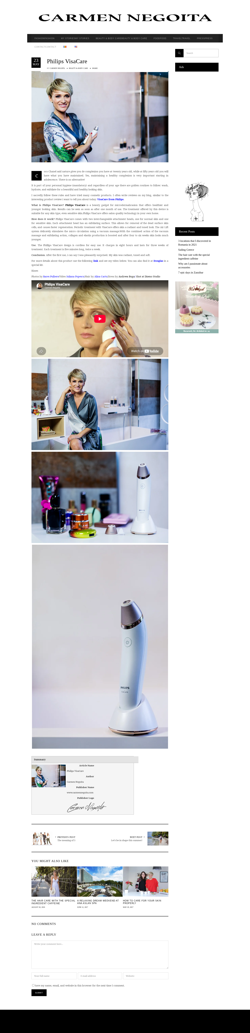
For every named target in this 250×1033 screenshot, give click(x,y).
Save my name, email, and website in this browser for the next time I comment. (80, 985)
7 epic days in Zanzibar (190, 272)
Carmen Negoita (57, 68)
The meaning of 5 (66, 840)
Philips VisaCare (67, 61)
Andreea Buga (127, 276)
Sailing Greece (186, 249)
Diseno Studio (152, 276)
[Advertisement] (197, 126)
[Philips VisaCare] (99, 116)
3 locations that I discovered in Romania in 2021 (194, 242)
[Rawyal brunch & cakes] (197, 332)
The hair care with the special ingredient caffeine (194, 256)
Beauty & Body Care (78, 68)
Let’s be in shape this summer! (126, 840)
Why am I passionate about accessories (192, 265)
